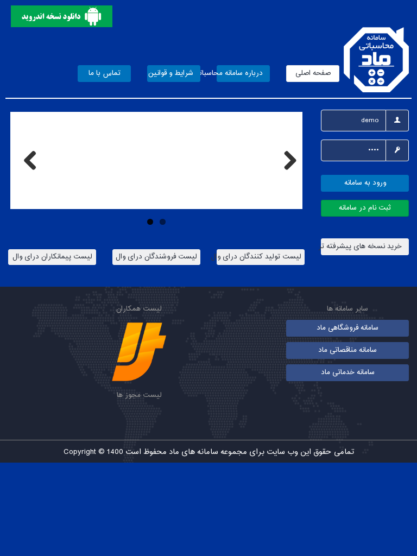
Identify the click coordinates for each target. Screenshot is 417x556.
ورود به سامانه (365, 183)
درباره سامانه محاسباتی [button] (240, 73)
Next (286, 160)
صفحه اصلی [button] (313, 73)
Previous (26, 160)
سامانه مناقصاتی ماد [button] (347, 350)
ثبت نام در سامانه (365, 208)
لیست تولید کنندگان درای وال (259, 257)
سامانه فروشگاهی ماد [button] (347, 328)
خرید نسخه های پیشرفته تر (361, 246)
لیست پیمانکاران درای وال (52, 257)
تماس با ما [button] (105, 73)
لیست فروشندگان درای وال (156, 257)
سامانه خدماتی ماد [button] (348, 372)
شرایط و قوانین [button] (170, 73)
